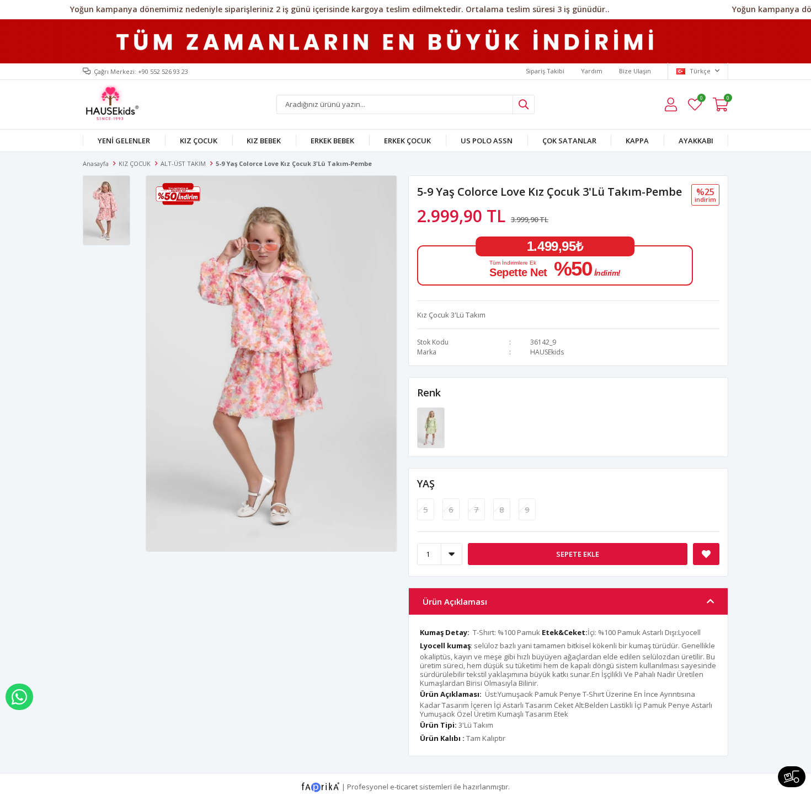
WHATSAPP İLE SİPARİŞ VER (19, 697)
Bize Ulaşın (635, 71)
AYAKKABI (696, 141)
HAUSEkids (547, 352)
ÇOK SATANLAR (569, 141)
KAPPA (637, 141)
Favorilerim (701, 99)
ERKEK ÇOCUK (407, 141)
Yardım (591, 71)
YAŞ (426, 483)
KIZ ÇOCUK (198, 141)
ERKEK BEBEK (332, 141)
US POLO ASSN (487, 141)
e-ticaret (404, 787)
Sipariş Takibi (545, 71)
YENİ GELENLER (124, 141)
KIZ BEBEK (264, 141)
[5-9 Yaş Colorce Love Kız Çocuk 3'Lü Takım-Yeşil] (430, 427)
